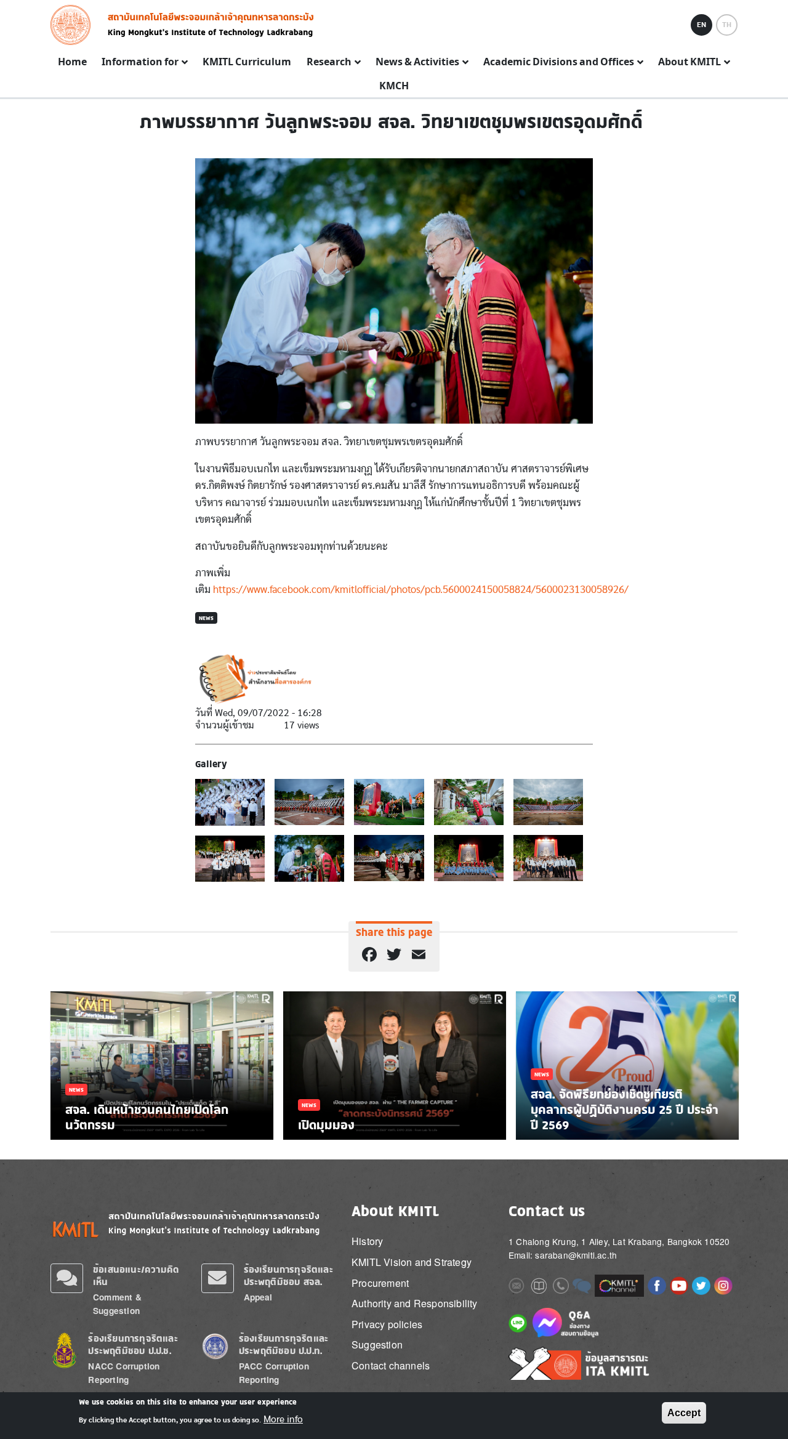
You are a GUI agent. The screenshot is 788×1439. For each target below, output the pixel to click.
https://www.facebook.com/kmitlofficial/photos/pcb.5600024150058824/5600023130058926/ (421, 589)
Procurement (380, 1283)
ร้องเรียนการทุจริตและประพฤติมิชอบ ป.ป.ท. (283, 1344)
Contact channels (391, 1365)
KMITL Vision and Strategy (412, 1262)
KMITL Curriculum (247, 62)
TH (726, 24)
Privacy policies (387, 1324)
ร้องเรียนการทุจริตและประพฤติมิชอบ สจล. (288, 1276)
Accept (684, 1413)
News (206, 618)
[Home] (74, 25)
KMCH (394, 86)
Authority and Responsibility (415, 1303)
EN (701, 24)
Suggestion (377, 1344)
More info (283, 1419)
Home (72, 62)
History (367, 1241)
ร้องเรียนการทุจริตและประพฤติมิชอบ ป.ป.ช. (132, 1344)
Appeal (258, 1297)
